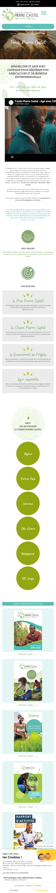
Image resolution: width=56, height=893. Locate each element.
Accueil (13, 34)
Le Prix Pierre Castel (28, 300)
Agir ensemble (28, 379)
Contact (36, 4)
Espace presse (24, 4)
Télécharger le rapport (25, 654)
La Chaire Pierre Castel (28, 327)
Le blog (28, 26)
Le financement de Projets (28, 354)
